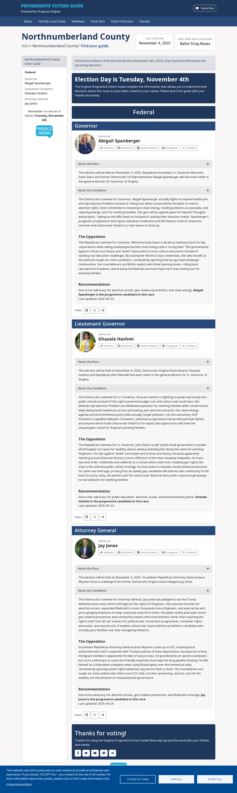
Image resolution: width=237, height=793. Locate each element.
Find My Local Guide (51, 21)
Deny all (176, 779)
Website (108, 148)
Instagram (171, 148)
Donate (144, 21)
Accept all (215, 779)
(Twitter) (190, 148)
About (28, 21)
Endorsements (148, 148)
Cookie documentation (19, 784)
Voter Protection (122, 21)
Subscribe (207, 8)
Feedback (78, 21)
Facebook (126, 148)
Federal (30, 72)
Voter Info (98, 21)
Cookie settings (138, 779)
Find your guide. (95, 46)
